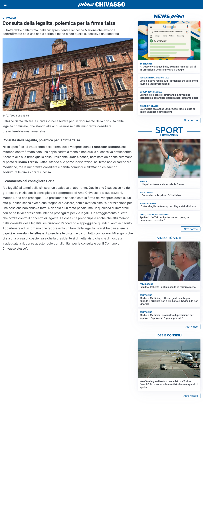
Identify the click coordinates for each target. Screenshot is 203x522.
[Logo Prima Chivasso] (101, 4)
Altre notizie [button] (190, 120)
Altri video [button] (192, 326)
